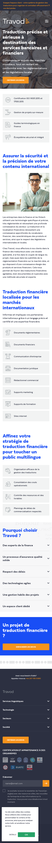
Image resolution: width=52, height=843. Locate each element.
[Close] (49, 5)
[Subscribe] (46, 783)
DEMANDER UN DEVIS (26, 646)
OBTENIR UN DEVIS (15, 80)
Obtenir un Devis (15, 740)
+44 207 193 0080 (33, 678)
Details (12, 834)
